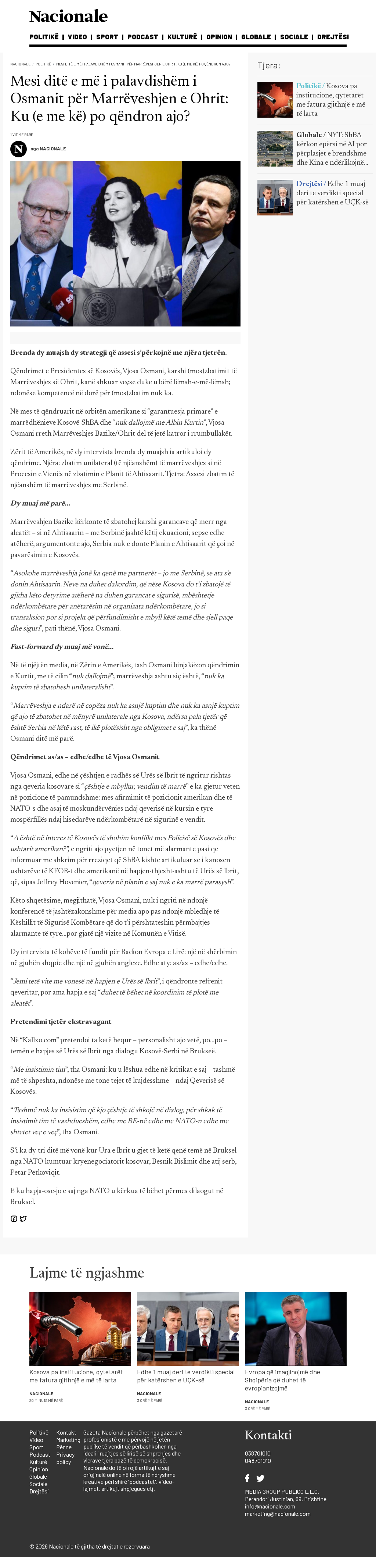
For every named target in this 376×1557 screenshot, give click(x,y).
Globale (256, 37)
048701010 (258, 1460)
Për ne (64, 1446)
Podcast (142, 37)
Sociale (294, 37)
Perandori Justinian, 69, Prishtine (285, 1498)
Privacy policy (65, 1458)
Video (77, 37)
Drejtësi (333, 37)
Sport (107, 37)
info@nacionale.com (270, 1506)
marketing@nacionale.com (278, 1513)
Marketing (68, 1439)
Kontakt (66, 1432)
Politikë (44, 37)
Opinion (219, 37)
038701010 (258, 1453)
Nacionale (20, 64)
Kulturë (182, 37)
